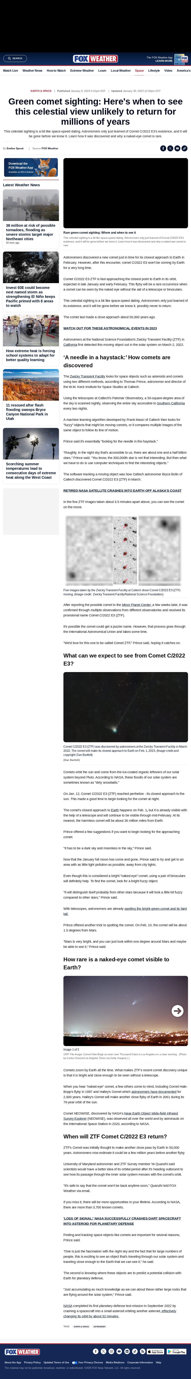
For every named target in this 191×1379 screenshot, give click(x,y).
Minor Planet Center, (137, 605)
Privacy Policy (32, 1362)
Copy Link (184, 148)
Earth (115, 810)
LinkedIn (127, 1351)
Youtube (119, 1351)
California (70, 345)
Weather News (32, 70)
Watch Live (10, 70)
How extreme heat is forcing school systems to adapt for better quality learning (30, 355)
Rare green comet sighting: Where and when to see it (99, 232)
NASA (67, 1306)
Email (177, 148)
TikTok (135, 1351)
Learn (102, 70)
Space (139, 70)
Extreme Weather (82, 70)
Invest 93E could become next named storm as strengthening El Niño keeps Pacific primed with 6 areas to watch (30, 297)
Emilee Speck (15, 148)
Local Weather (121, 70)
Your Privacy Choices (90, 1362)
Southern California (171, 403)
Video (168, 70)
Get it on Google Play (177, 1352)
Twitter (170, 148)
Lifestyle (154, 70)
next (178, 1011)
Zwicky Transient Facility (87, 376)
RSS (142, 1351)
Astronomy (99, 1327)
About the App (12, 1362)
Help (158, 1362)
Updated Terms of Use (56, 1362)
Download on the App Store (155, 1352)
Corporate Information (140, 1362)
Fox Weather (95, 59)
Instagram (111, 1351)
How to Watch (56, 70)
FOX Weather (50, 148)
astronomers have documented (153, 1092)
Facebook (163, 148)
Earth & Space (41, 90)
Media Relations (115, 1362)
